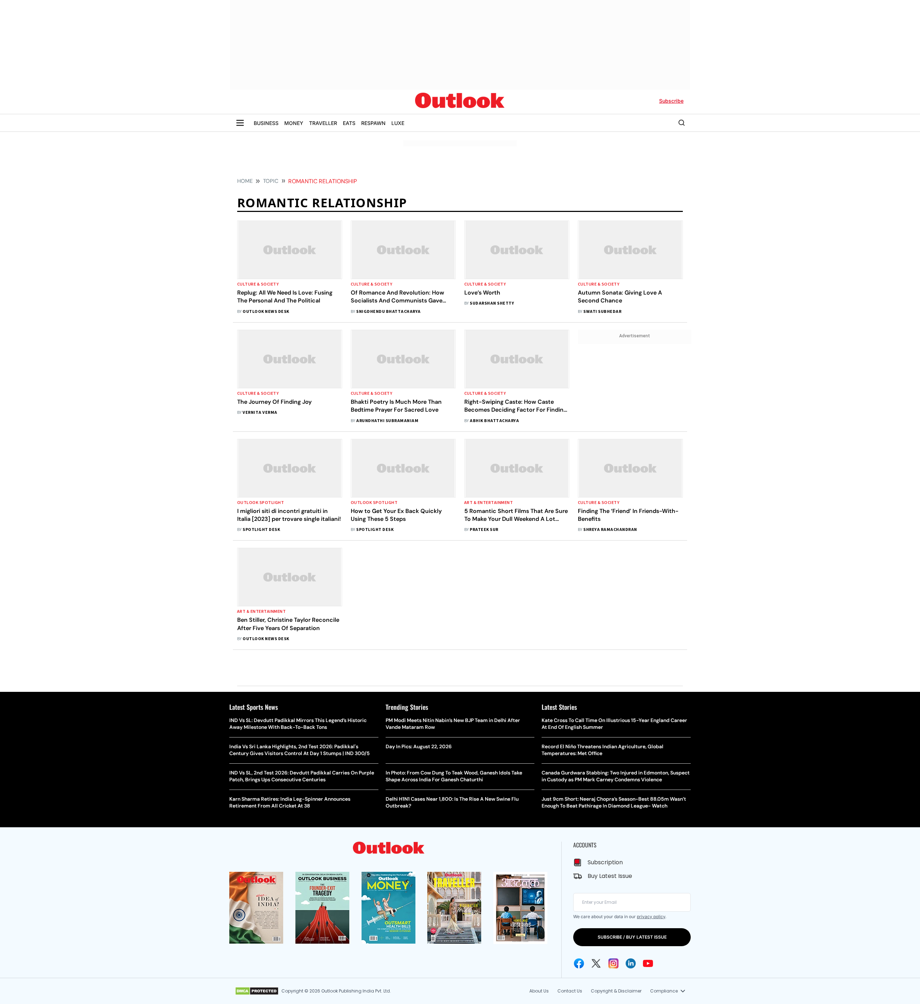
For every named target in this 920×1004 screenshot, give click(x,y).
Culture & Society (258, 284)
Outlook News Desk (266, 312)
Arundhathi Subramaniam (387, 421)
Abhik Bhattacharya (494, 421)
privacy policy (651, 916)
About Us (539, 991)
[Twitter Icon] (596, 963)
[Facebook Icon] (579, 963)
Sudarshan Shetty (492, 303)
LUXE (397, 123)
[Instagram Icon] (613, 963)
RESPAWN (373, 123)
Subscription (605, 862)
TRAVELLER (323, 123)
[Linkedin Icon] (630, 963)
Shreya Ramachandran (610, 530)
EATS (349, 123)
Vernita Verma (260, 413)
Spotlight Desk (261, 530)
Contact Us (569, 991)
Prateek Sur (484, 530)
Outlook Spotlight (260, 503)
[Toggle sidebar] (240, 123)
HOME (245, 181)
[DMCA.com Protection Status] (257, 991)
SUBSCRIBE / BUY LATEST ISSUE (632, 937)
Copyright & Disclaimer (616, 991)
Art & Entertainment (488, 503)
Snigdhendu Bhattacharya (388, 312)
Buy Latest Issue (610, 876)
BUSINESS (266, 123)
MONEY (293, 123)
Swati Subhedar (602, 312)
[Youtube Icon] (648, 963)
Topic (271, 181)
